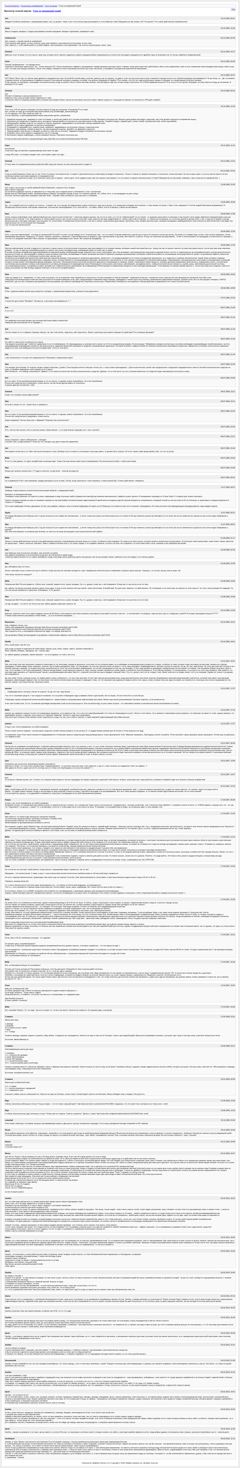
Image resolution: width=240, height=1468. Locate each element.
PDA (233, 9)
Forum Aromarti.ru (12, 6)
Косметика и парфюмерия (32, 6)
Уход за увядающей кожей (47, 11)
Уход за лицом (51, 6)
